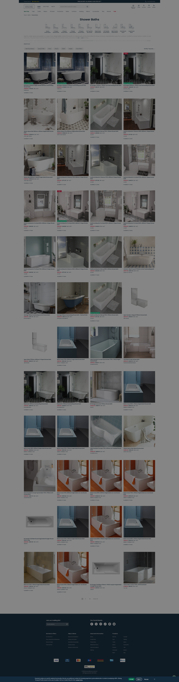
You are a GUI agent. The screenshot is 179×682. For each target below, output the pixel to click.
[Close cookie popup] (154, 679)
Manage (146, 679)
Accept (131, 679)
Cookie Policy (79, 680)
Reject (139, 679)
